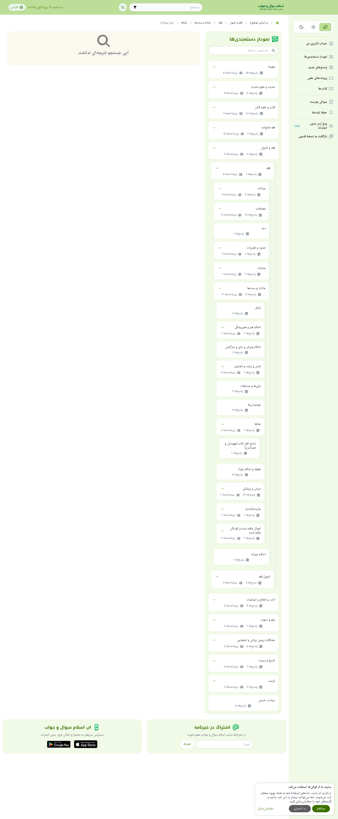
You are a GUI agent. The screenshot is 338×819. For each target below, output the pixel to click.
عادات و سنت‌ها (256, 288)
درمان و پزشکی (251, 489)
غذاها (258, 424)
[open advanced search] (135, 7)
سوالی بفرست (318, 102)
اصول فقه (264, 577)
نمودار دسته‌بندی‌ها (315, 57)
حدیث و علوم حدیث (263, 87)
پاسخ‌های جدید (317, 67)
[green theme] (325, 27)
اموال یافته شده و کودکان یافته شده (245, 531)
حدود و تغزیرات (256, 248)
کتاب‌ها (322, 88)
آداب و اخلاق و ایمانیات (261, 600)
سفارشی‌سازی (266, 809)
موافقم (321, 808)
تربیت (271, 681)
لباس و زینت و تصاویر (247, 366)
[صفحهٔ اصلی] (277, 23)
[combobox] (168, 7)
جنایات (261, 268)
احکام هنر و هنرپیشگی (247, 327)
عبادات (261, 189)
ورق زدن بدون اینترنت (311, 126)
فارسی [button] (14, 7)
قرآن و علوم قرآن (265, 107)
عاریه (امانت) (253, 509)
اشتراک (187, 744)
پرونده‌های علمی (317, 78)
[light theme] (313, 27)
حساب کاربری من (316, 43)
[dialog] (294, 799)
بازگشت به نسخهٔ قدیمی (312, 136)
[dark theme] (301, 27)
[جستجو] (123, 7)
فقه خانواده (268, 128)
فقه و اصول (268, 148)
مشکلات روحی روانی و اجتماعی (256, 640)
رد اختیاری (300, 808)
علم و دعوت (268, 620)
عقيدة (271, 67)
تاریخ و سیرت (266, 661)
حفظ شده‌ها (319, 112)
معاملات (261, 209)
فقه (268, 168)
